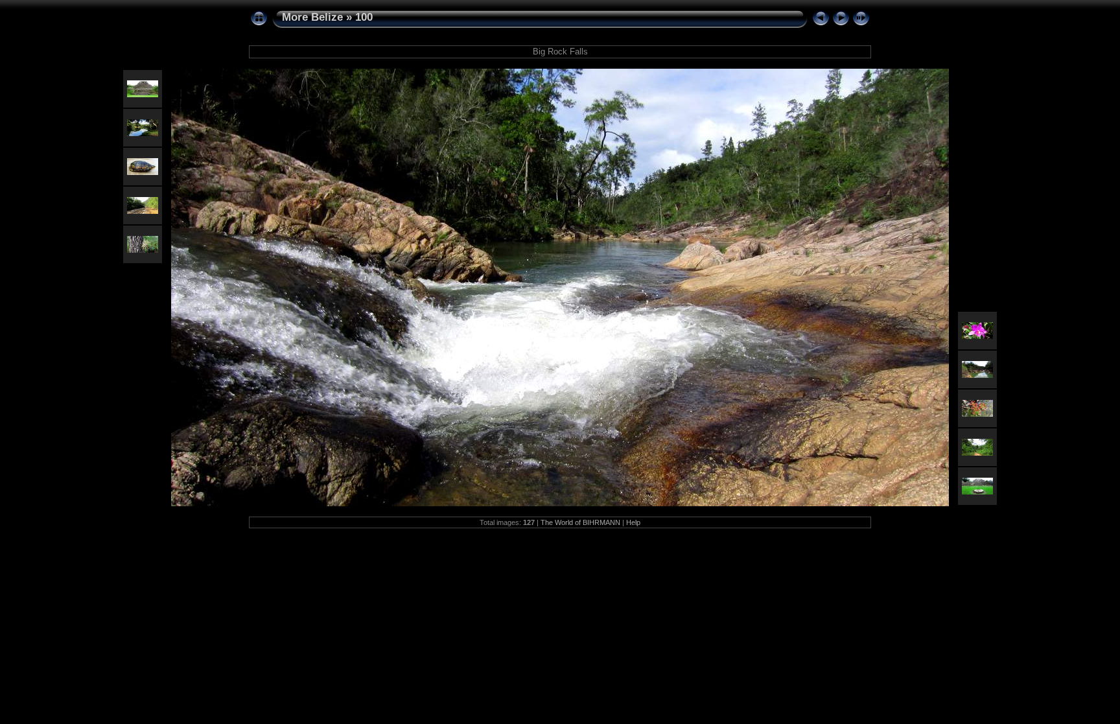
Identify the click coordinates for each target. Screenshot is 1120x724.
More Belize (312, 17)
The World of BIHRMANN (580, 522)
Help (633, 522)
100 (364, 17)
